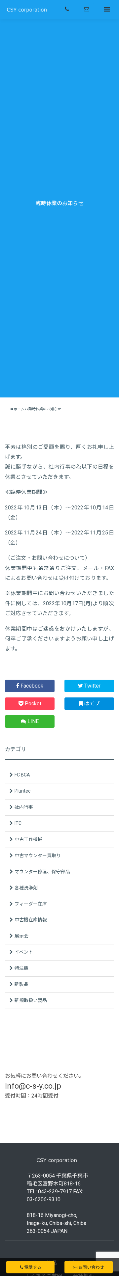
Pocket (32, 703)
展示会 (21, 935)
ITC (18, 823)
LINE (32, 721)
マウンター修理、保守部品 (42, 871)
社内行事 (24, 807)
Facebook (31, 686)
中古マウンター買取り (38, 855)
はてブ (91, 703)
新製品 (21, 984)
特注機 (21, 968)
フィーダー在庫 (31, 904)
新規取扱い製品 (31, 1000)
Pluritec (22, 791)
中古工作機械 (28, 839)
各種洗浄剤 (26, 887)
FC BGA (22, 774)
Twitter (91, 686)
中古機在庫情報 (31, 919)
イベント (24, 952)
